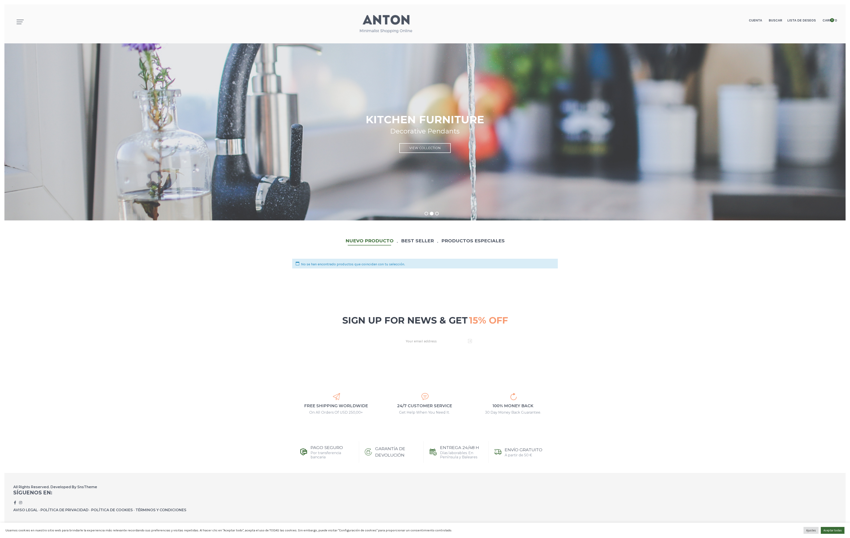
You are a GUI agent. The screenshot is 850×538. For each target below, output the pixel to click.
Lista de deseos (801, 20)
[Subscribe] (470, 341)
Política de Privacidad (65, 510)
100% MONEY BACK (513, 405)
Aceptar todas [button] (832, 530)
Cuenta (755, 20)
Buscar (775, 20)
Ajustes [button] (811, 530)
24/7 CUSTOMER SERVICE (424, 405)
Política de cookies (112, 510)
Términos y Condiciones (160, 510)
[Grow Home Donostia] (425, 24)
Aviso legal (25, 510)
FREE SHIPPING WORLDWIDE (336, 405)
